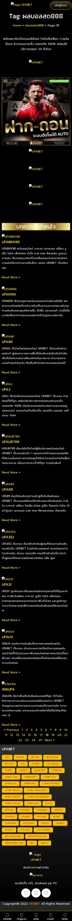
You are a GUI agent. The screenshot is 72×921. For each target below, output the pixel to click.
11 (6, 735)
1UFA (7, 757)
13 (17, 735)
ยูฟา (32, 842)
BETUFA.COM (52, 757)
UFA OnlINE (28, 823)
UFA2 (6, 389)
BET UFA (35, 757)
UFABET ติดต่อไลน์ (51, 783)
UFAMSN (9, 294)
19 (53, 735)
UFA (23, 763)
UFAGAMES (42, 810)
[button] (5, 5)
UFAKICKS (9, 816)
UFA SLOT (24, 829)
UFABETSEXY (30, 777)
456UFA (8, 689)
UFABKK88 (11, 242)
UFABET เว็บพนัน (12, 796)
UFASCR (45, 823)
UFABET (8, 770)
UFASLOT (9, 829)
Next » (50, 740)
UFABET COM (11, 777)
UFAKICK (58, 810)
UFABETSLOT (10, 783)
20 (59, 735)
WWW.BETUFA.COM (37, 836)
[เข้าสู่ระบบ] (22, 915)
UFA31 (6, 584)
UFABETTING (29, 783)
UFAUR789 (10, 441)
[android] (25, 893)
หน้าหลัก (7, 919)
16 (35, 735)
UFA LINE (41, 816)
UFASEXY (60, 823)
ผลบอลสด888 (34, 25)
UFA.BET (35, 763)
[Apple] (36, 893)
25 (40, 740)
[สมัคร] (36, 915)
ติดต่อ (65, 919)
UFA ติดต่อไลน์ (43, 829)
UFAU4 (7, 637)
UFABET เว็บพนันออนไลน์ (38, 796)
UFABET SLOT (50, 777)
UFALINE (26, 816)
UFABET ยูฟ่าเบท (12, 790)
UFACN (49, 803)
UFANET (56, 816)
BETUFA (20, 757)
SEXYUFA (9, 763)
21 (65, 735)
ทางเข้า (50, 919)
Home (17, 25)
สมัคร (36, 919)
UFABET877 (39, 770)
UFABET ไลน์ (32, 803)
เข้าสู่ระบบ (21, 919)
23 (27, 740)
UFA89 (7, 489)
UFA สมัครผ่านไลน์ (13, 836)
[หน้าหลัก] (7, 915)
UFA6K (7, 341)
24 (33, 740)
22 (20, 740)
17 (41, 735)
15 (29, 735)
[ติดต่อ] (65, 915)
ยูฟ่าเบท (44, 842)
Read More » (11, 277)
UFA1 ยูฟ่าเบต (53, 763)
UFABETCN (56, 770)
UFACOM (9, 810)
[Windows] (46, 893)
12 (11, 735)
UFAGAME (24, 810)
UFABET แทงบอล (12, 803)
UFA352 (8, 537)
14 (23, 735)
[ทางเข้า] (50, 915)
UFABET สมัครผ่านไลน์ (36, 790)
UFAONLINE (10, 823)
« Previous (11, 730)
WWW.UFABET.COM (14, 842)
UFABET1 (23, 770)
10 (65, 730)
